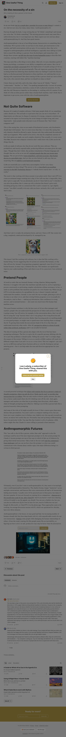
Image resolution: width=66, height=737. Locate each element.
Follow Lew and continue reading (33, 375)
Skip (33, 379)
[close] (48, 356)
